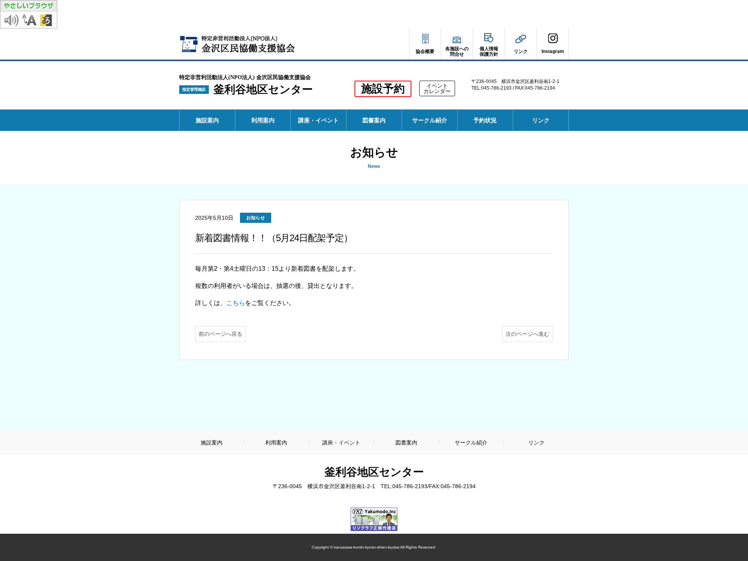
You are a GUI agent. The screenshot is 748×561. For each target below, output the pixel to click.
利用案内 (263, 120)
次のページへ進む (527, 334)
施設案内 (207, 120)
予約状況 (487, 123)
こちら (235, 303)
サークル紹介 (429, 120)
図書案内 (374, 120)
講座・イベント (318, 120)
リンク (541, 120)
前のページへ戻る (220, 334)
